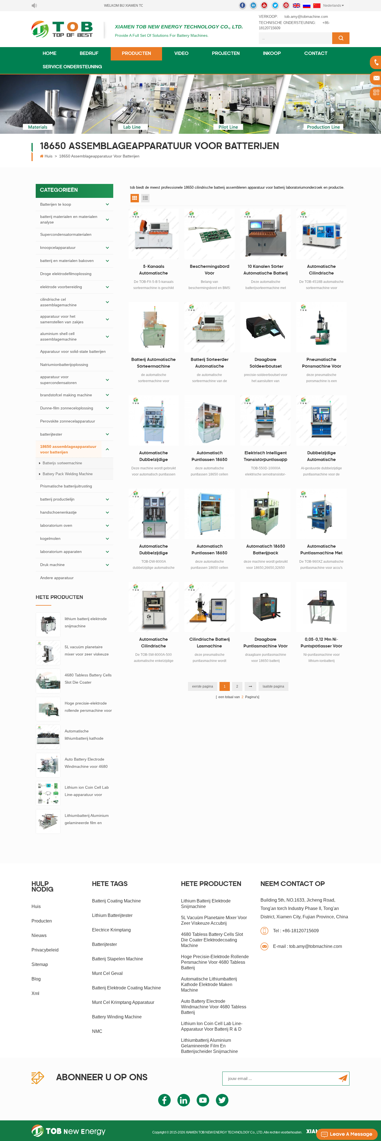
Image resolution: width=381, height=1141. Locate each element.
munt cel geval (107, 973)
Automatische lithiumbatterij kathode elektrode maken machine (87, 735)
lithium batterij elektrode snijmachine (86, 622)
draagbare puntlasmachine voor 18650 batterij (265, 644)
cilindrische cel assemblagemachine (58, 302)
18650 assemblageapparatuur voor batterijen (99, 156)
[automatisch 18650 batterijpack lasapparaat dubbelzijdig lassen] (265, 514)
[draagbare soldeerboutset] (265, 327)
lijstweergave (145, 198)
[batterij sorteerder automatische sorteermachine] (209, 327)
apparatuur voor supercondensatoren (58, 380)
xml (35, 993)
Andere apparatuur (57, 578)
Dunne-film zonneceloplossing (66, 408)
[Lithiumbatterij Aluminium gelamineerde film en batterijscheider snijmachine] (48, 821)
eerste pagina (202, 686)
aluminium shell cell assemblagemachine (58, 336)
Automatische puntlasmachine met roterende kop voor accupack (321, 551)
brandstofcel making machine (66, 395)
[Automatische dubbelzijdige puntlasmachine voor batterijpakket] (154, 514)
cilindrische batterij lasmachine (209, 643)
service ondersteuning (72, 67)
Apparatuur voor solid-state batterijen (73, 351)
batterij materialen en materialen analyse (68, 219)
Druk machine (52, 564)
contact (315, 54)
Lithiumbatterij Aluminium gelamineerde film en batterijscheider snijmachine (87, 819)
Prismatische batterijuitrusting (66, 486)
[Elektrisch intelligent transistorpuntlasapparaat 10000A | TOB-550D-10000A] (265, 420)
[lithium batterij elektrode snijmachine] (48, 624)
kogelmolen (50, 538)
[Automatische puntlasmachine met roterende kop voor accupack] (321, 514)
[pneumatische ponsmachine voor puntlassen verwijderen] (321, 327)
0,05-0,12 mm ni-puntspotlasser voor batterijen (321, 644)
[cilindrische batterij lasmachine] (209, 607)
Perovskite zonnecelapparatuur (67, 421)
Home (49, 54)
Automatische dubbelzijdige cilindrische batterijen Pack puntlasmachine (153, 457)
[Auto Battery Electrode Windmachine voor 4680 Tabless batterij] (48, 765)
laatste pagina (273, 686)
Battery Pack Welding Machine (68, 474)
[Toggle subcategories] (107, 204)
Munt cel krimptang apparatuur (123, 1002)
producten (42, 921)
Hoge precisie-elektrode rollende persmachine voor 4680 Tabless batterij (88, 707)
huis (36, 906)
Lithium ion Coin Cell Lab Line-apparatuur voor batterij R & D (87, 791)
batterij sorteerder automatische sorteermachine (209, 364)
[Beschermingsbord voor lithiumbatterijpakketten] (209, 234)
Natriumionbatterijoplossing (64, 364)
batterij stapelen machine (117, 959)
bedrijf (89, 54)
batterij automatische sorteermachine (153, 363)
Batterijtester (104, 944)
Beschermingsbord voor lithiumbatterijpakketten (209, 271)
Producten (136, 54)
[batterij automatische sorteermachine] (154, 327)
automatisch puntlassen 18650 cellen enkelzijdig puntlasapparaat (209, 457)
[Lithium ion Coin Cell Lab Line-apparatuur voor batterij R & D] (48, 793)
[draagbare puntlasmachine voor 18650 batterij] (265, 607)
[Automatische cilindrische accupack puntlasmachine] (154, 607)
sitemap (40, 964)
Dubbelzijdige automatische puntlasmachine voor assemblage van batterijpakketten (322, 457)
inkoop (272, 54)
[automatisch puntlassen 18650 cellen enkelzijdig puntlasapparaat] (209, 420)
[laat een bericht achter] (347, 1134)
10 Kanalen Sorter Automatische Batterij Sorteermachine (265, 271)
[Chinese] (316, 5)
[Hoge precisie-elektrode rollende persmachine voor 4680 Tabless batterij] (48, 709)
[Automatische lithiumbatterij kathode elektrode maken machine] (48, 737)
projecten (226, 54)
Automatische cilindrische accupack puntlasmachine (153, 644)
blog (36, 979)
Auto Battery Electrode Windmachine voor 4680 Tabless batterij (86, 763)
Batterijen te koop (55, 204)
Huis (48, 156)
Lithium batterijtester (112, 915)
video (181, 54)
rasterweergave (135, 198)
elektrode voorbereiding (61, 287)
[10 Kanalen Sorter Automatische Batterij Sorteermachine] (265, 234)
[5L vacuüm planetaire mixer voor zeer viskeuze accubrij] (48, 652)
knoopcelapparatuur (58, 247)
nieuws (39, 935)
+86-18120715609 (296, 930)
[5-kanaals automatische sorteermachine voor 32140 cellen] (154, 234)
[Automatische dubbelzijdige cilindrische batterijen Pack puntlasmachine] (154, 420)
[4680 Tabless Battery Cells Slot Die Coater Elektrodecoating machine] (48, 680)
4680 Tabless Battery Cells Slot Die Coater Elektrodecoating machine (88, 679)
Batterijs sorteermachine (62, 463)
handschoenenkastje (58, 512)
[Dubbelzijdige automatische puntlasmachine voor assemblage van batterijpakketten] (321, 420)
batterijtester (51, 434)
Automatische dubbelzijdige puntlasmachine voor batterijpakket (154, 551)
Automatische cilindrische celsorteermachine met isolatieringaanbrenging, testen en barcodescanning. (321, 271)
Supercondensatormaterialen (65, 234)
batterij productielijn (57, 499)
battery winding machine (117, 1016)
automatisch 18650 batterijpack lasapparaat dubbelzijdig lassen (265, 551)
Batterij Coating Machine (116, 901)
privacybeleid (45, 950)
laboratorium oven (56, 525)
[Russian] (306, 5)
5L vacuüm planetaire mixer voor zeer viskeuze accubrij (87, 651)
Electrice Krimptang (111, 930)
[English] (296, 5)
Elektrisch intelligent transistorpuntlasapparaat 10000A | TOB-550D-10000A (265, 457)
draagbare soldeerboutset (266, 363)
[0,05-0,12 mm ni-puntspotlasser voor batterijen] (321, 607)
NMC (97, 1031)
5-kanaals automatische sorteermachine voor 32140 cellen (153, 271)
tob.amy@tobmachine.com (306, 16)
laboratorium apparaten (61, 551)
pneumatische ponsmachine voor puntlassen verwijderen (321, 364)
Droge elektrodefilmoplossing (65, 273)
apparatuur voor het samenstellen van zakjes (61, 319)
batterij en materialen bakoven (67, 260)
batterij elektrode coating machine (126, 987)
